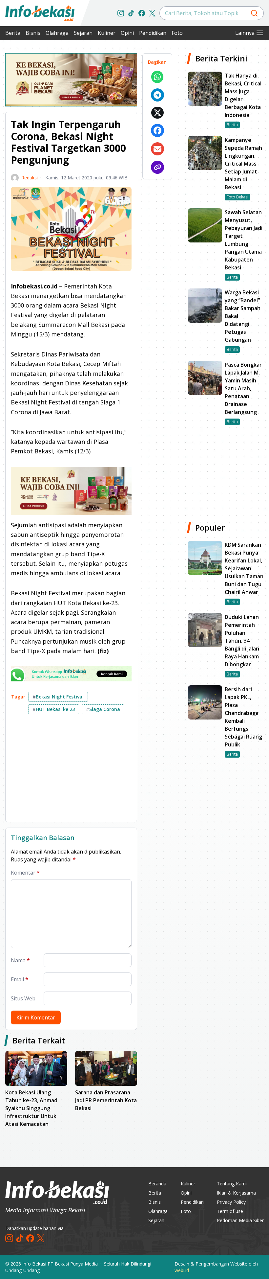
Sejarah (83, 32)
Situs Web (23, 998)
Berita (12, 32)
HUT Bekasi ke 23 (53, 709)
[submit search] (254, 13)
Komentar (25, 872)
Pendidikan (152, 32)
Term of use (230, 1211)
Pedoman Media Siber (240, 1220)
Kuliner (106, 32)
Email (19, 979)
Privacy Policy (231, 1202)
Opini (127, 32)
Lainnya (245, 32)
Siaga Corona (103, 709)
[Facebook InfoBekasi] (141, 13)
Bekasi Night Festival (58, 697)
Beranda (157, 1183)
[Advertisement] (71, 771)
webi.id (182, 1270)
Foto (177, 32)
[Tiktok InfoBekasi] (131, 13)
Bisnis (33, 32)
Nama (20, 960)
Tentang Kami (232, 1183)
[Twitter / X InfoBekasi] (152, 13)
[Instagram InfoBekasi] (120, 13)
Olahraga (57, 32)
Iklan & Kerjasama (236, 1193)
